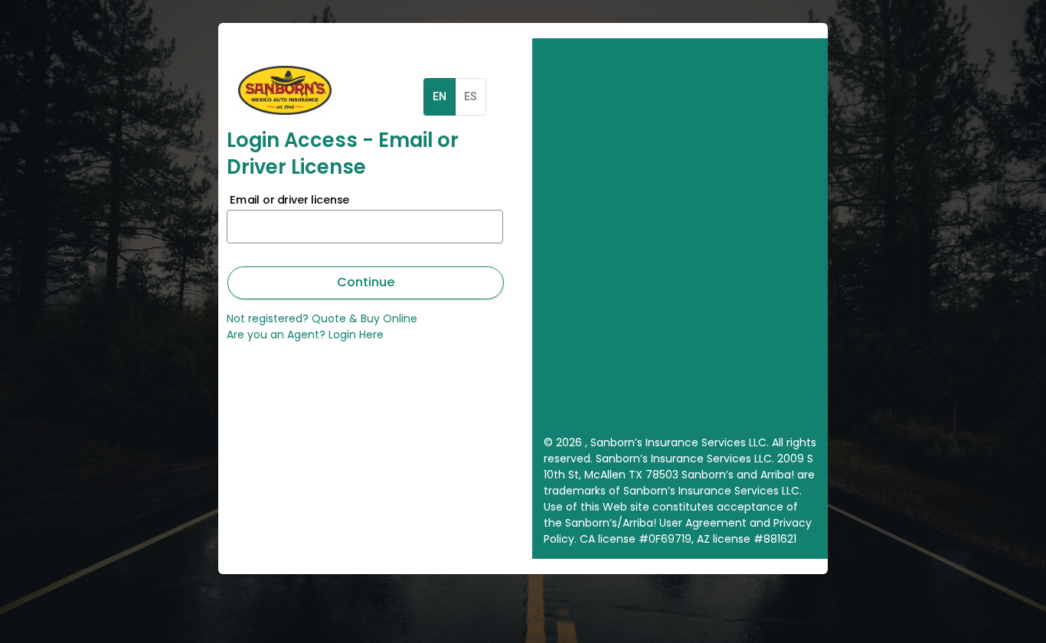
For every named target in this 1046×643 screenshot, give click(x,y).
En (439, 96)
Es (470, 96)
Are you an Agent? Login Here (305, 334)
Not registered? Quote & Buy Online (322, 318)
